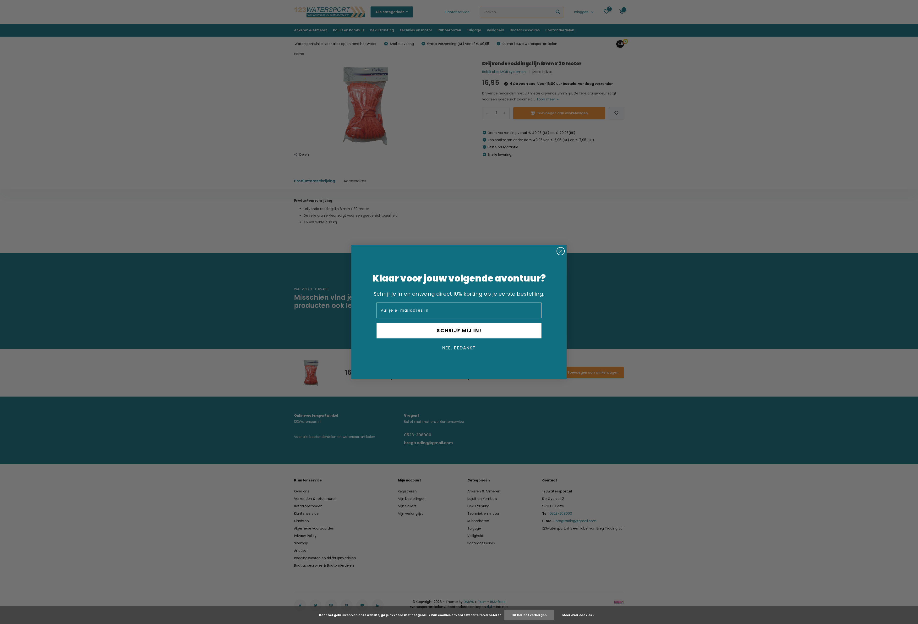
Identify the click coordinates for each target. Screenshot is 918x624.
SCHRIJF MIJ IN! (459, 330)
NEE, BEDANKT (459, 348)
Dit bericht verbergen (529, 615)
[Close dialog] (560, 251)
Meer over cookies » (578, 615)
